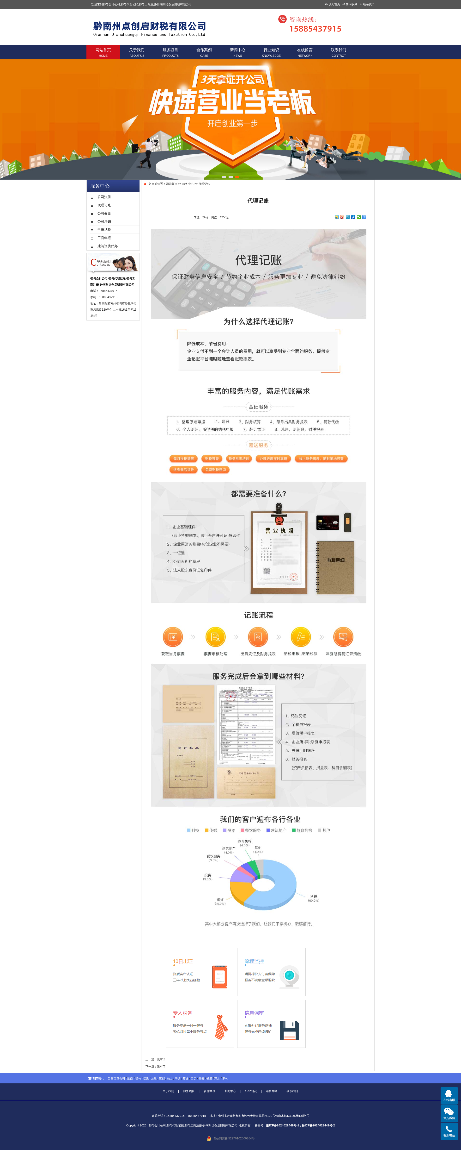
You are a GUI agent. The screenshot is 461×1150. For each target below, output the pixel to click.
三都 (162, 1078)
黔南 (130, 1078)
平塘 (178, 1078)
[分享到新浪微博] (342, 217)
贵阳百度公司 (116, 1078)
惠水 (217, 1078)
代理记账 (204, 184)
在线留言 (305, 52)
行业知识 (271, 52)
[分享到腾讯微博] (348, 217)
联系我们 (338, 52)
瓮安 (201, 1078)
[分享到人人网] (353, 217)
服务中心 (188, 184)
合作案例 (204, 52)
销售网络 (271, 1091)
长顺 (209, 1078)
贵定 (193, 1078)
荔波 (185, 1078)
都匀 (138, 1078)
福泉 (146, 1078)
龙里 (154, 1078)
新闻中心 (237, 52)
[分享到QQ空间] (337, 217)
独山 (170, 1078)
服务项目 (170, 52)
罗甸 (225, 1078)
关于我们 (137, 52)
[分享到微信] (359, 217)
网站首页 (103, 52)
